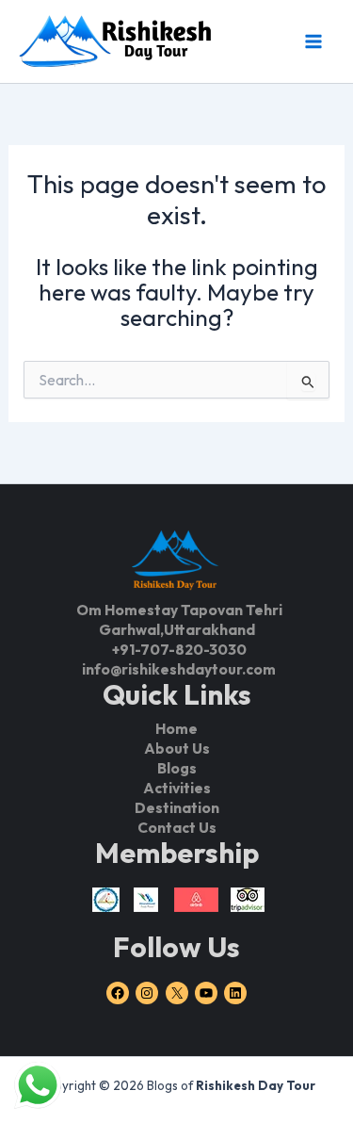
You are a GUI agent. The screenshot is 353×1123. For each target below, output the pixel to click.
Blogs (177, 767)
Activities (177, 787)
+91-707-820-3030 (179, 649)
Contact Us (177, 827)
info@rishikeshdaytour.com (179, 668)
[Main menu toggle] (313, 41)
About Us (177, 748)
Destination (177, 807)
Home (176, 728)
